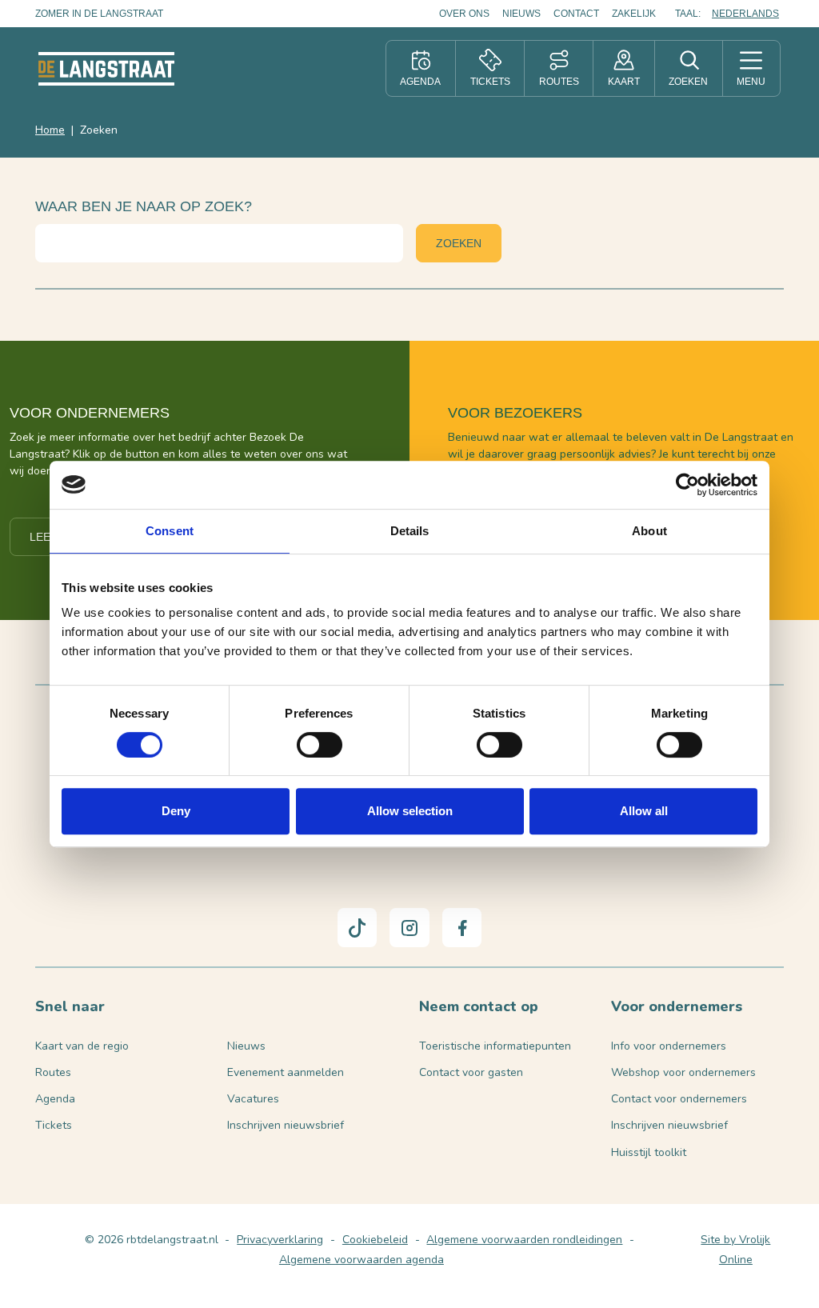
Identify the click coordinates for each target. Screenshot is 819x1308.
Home (50, 130)
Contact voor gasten (471, 1072)
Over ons (464, 13)
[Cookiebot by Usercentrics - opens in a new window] (687, 485)
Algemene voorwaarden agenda (361, 1259)
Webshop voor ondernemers (683, 1072)
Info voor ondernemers (668, 1046)
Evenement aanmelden (285, 1072)
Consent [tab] (170, 531)
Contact (576, 13)
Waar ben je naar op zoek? (143, 206)
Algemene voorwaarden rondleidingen (524, 1239)
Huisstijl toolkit (648, 1152)
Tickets (53, 1125)
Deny (176, 811)
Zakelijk (634, 13)
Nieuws (521, 13)
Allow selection (410, 811)
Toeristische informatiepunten (495, 1046)
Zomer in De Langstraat (99, 13)
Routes (53, 1072)
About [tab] (649, 531)
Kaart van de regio (82, 1046)
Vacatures (253, 1098)
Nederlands (745, 13)
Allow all (644, 811)
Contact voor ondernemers (679, 1098)
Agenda (55, 1098)
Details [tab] (409, 531)
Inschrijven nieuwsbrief (285, 1125)
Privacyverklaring (280, 1239)
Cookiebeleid (375, 1239)
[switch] (319, 745)
